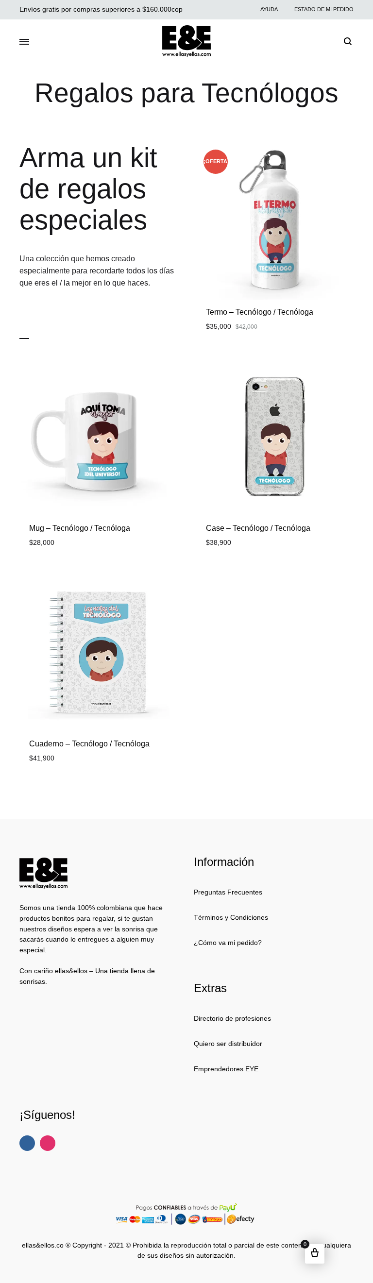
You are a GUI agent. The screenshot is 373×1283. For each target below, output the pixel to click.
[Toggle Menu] (24, 42)
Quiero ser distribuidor (228, 1043)
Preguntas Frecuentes (228, 892)
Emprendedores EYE (226, 1069)
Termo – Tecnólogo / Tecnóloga (259, 312)
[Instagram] (47, 1143)
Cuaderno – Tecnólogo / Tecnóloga (89, 744)
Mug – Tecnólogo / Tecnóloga (79, 528)
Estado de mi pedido (324, 9)
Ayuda (269, 9)
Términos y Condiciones (231, 917)
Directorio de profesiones (232, 1018)
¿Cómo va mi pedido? (228, 942)
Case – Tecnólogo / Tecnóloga (258, 528)
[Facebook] (27, 1143)
